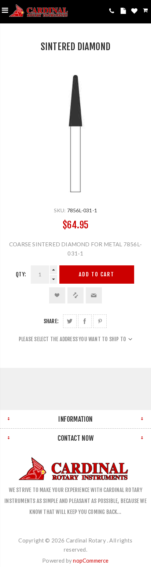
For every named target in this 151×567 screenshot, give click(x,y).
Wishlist (135, 12)
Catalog (124, 12)
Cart (146, 11)
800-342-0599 (113, 11)
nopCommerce (90, 560)
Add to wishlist (57, 295)
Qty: (21, 274)
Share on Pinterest (100, 321)
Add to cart (96, 274)
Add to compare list (75, 295)
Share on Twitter (70, 321)
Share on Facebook (85, 321)
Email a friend (94, 295)
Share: (51, 321)
